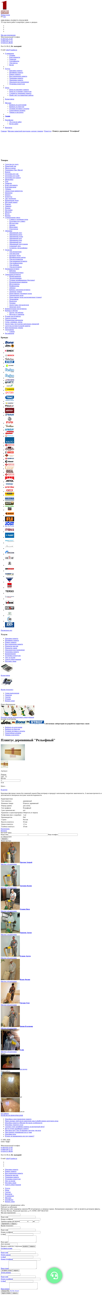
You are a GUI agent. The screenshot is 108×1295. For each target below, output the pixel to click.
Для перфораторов (16, 263)
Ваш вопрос (5, 1289)
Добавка (8, 189)
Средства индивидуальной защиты (17, 326)
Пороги (8, 195)
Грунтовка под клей (12, 176)
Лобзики (12, 288)
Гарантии (12, 59)
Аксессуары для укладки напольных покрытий (22, 324)
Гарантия (8, 695)
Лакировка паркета (16, 80)
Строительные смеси (12, 217)
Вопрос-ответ (10, 701)
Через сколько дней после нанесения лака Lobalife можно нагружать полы (31, 1121)
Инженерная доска (12, 200)
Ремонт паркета (15, 74)
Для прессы (13, 63)
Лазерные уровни (15, 291)
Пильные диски (15, 255)
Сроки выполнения (12, 693)
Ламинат (8, 206)
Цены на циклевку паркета (19, 89)
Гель (6, 181)
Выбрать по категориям (17, 105)
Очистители (13, 229)
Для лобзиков (14, 265)
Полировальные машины (18, 282)
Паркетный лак (10, 166)
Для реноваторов (15, 252)
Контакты (8, 127)
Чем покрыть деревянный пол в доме (18, 1132)
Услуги (7, 69)
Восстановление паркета (18, 76)
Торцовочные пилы (16, 295)
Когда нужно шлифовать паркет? (17, 1128)
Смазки (12, 331)
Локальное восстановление (19, 82)
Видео (11, 65)
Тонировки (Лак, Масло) (14, 170)
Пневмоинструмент (12, 269)
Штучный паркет (11, 202)
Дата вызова (5, 1244)
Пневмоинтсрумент (16, 272)
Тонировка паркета (16, 78)
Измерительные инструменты (16, 309)
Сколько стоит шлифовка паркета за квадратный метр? (25, 1127)
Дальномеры (13, 299)
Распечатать (5, 829)
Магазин (8, 103)
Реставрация (9, 333)
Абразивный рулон (16, 236)
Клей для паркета (11, 185)
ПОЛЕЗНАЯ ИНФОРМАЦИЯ (12, 1115)
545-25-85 (7, 39)
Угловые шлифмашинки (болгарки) (22, 280)
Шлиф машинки (15, 276)
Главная (4, 131)
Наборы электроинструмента (19, 290)
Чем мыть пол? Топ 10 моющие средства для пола (23, 1130)
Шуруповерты (14, 284)
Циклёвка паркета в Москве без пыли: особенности (23, 1123)
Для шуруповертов (16, 259)
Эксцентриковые (15, 278)
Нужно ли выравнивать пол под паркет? (19, 1136)
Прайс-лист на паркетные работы (21, 95)
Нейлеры (12, 271)
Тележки (12, 303)
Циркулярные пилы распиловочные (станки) (25, 297)
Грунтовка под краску (13, 177)
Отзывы (12, 55)
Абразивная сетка (15, 240)
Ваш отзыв (5, 1268)
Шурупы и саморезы (16, 314)
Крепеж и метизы (11, 310)
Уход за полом (10, 657)
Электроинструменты (13, 274)
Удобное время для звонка (10, 1221)
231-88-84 (7, 43)
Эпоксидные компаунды (14, 191)
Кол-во (3, 778)
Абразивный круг (15, 238)
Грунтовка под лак (11, 174)
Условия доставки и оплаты (19, 108)
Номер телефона (7, 1219)
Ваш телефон (53, 834)
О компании (9, 53)
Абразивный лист (15, 233)
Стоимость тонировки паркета (20, 93)
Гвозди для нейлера (16, 312)
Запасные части (15, 307)
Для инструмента (15, 267)
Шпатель (8, 212)
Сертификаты (14, 61)
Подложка (8, 210)
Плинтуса (47, 131)
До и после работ (15, 122)
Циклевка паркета (15, 70)
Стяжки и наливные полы (18, 219)
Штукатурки (13, 223)
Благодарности (14, 57)
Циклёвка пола (10, 1134)
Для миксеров (14, 253)
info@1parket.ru (11, 50)
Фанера (7, 208)
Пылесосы (13, 301)
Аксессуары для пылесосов (19, 305)
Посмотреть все (6, 630)
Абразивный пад (15, 242)
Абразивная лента (15, 234)
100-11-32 (7, 41)
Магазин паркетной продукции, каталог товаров (25, 131)
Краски (7, 172)
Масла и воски (10, 168)
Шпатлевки (13, 227)
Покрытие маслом (11, 646)
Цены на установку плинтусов (20, 91)
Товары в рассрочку (16, 112)
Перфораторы (14, 286)
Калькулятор (9, 99)
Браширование (10, 654)
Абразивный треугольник (18, 244)
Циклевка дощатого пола (14, 1125)
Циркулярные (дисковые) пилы (20, 293)
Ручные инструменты (13, 316)
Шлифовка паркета (16, 72)
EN (4, 17)
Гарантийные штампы (17, 110)
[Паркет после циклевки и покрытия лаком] (10, 1112)
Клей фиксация (10, 187)
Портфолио (9, 120)
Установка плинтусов (17, 84)
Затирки (12, 225)
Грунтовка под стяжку (17, 221)
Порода (3, 774)
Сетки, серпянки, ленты (13, 322)
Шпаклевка (9, 179)
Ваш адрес (4, 1242)
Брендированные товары (14, 328)
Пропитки (8, 193)
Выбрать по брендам (16, 107)
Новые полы (5, 15)
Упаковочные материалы (14, 320)
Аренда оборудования (13, 659)
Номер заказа (5, 1255)
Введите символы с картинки (11, 1246)
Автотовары (9, 329)
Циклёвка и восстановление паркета (18, 1119)
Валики (8, 215)
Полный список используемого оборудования (17, 717)
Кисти (7, 214)
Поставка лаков (10, 661)
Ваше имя (4, 834)
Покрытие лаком (11, 648)
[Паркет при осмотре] (10, 1097)
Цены (7, 88)
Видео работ (13, 124)
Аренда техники (11, 318)
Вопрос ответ (10, 1201)
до (33, 1221)
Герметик (8, 183)
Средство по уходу (12, 164)
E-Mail (3, 1234)
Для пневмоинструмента (18, 261)
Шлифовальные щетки (17, 257)
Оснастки (8, 250)
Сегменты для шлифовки (18, 248)
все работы (5, 1113)
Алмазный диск (15, 246)
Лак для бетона (10, 198)
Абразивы (8, 231)
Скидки (8, 697)
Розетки (8, 204)
